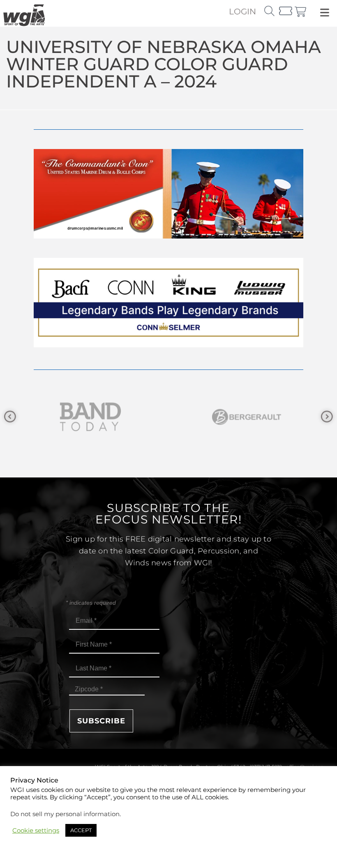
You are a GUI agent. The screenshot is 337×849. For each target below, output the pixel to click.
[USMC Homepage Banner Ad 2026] (168, 236)
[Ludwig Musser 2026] (168, 345)
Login (242, 11)
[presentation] (10, 417)
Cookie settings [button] (35, 830)
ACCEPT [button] (81, 830)
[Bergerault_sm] (172, 417)
